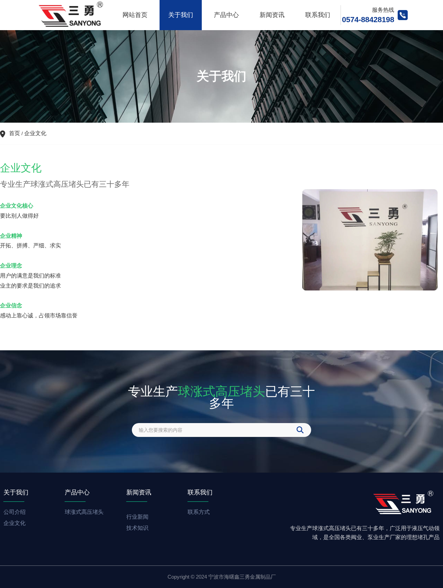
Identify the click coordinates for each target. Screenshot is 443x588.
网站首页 (135, 14)
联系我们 (317, 14)
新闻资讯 (272, 14)
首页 (15, 133)
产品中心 (226, 14)
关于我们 (180, 14)
